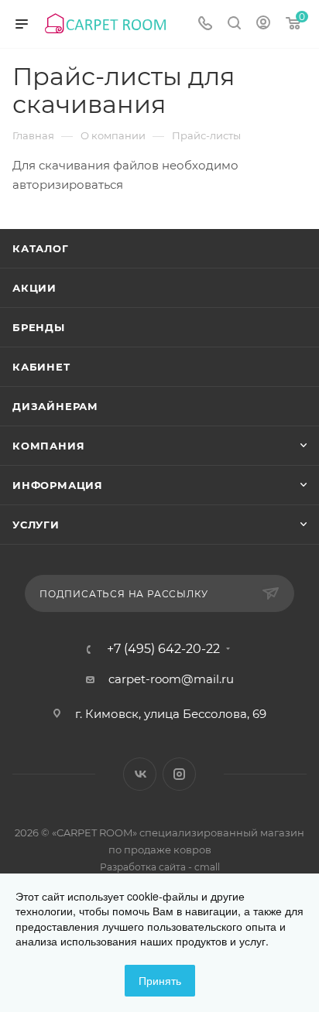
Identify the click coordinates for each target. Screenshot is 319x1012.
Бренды (38, 327)
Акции (34, 288)
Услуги (36, 524)
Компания (48, 445)
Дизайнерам (55, 406)
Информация (57, 485)
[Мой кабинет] (263, 24)
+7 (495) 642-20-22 (163, 649)
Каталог (40, 248)
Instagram (179, 774)
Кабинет (41, 367)
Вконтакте (139, 774)
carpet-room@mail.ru (171, 679)
